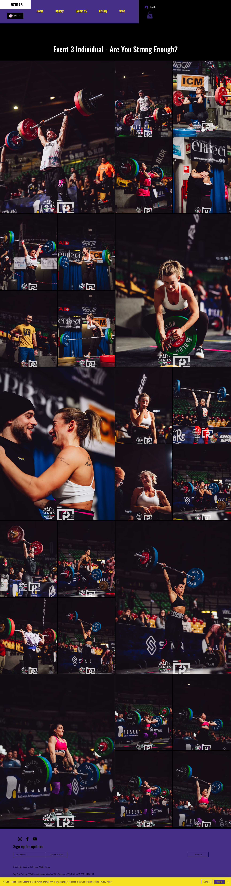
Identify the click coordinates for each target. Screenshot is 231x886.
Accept (219, 881)
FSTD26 (17, 4)
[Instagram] (20, 839)
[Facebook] (27, 839)
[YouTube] (34, 839)
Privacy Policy (105, 881)
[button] (81, 11)
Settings (207, 881)
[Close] (227, 882)
